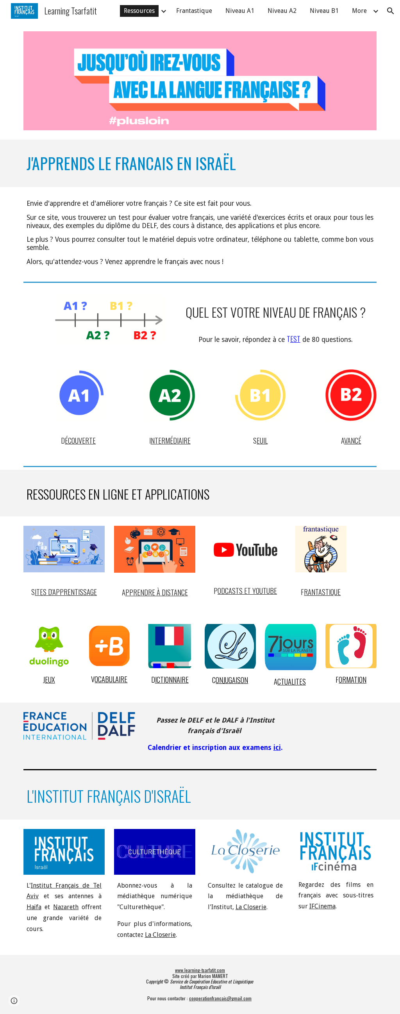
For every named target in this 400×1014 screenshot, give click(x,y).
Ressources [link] (139, 10)
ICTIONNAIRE (172, 679)
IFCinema (322, 906)
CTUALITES (291, 681)
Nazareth (66, 907)
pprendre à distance (156, 592)
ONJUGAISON (232, 679)
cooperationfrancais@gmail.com (220, 998)
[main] (200, 163)
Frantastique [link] (194, 10)
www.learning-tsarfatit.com (200, 970)
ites (40, 591)
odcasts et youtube (247, 590)
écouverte (80, 440)
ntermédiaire (171, 440)
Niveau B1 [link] (324, 10)
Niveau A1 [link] (239, 10)
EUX (50, 679)
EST (295, 338)
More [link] (359, 10)
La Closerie (160, 934)
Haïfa (34, 907)
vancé (352, 440)
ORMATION (352, 679)
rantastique (322, 591)
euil (262, 440)
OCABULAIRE (111, 679)
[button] (390, 11)
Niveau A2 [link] (282, 10)
